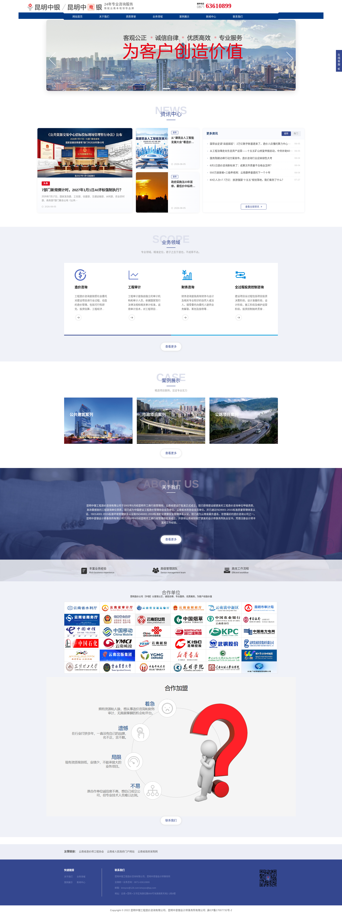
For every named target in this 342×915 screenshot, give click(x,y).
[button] (166, 88)
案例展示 (184, 16)
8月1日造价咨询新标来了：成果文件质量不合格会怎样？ (255, 165)
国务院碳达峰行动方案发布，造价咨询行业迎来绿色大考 (255, 158)
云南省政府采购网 (148, 851)
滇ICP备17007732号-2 (219, 910)
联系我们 (238, 16)
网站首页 (77, 16)
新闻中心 (211, 16)
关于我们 (104, 16)
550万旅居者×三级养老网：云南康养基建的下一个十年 (255, 172)
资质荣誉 (131, 16)
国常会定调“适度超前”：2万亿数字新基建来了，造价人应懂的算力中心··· (255, 143)
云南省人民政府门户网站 (120, 851)
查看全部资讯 (252, 206)
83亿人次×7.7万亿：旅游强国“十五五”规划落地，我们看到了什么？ (255, 179)
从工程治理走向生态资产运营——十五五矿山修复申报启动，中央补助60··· (255, 150)
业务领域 (158, 16)
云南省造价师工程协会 (91, 851)
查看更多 (171, 346)
